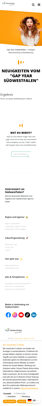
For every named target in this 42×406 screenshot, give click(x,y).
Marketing (26, 396)
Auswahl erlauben (25, 401)
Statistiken (12, 396)
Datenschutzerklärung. (29, 388)
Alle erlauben (9, 401)
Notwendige (21, 393)
